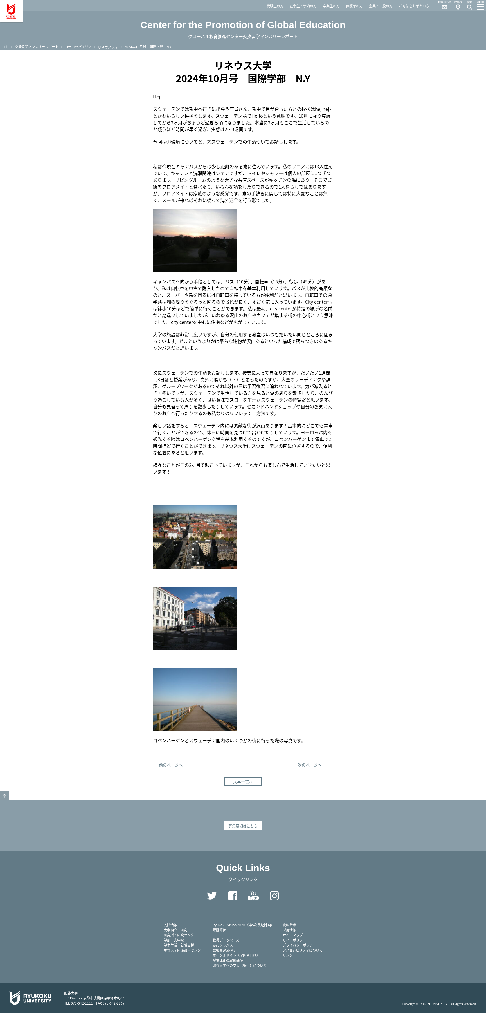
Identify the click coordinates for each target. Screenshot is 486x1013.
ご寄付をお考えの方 (414, 5)
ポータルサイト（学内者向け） (236, 955)
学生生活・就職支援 (179, 945)
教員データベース (226, 940)
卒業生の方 (331, 5)
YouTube (253, 895)
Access (458, 5)
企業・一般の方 (381, 5)
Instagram (274, 895)
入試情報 (170, 924)
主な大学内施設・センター (184, 950)
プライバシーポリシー (299, 945)
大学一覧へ (243, 782)
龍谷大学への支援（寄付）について (240, 965)
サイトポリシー (294, 940)
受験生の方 (275, 5)
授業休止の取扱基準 (228, 960)
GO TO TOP (4, 795)
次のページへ (309, 765)
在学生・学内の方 (303, 5)
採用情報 (289, 929)
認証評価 (219, 929)
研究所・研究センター (180, 935)
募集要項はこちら (243, 825)
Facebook (232, 895)
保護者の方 (354, 5)
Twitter (211, 895)
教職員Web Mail (225, 950)
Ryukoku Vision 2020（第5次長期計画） (243, 924)
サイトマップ (293, 935)
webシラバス (223, 945)
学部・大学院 (174, 940)
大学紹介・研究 (175, 929)
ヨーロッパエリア (78, 46)
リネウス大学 (108, 47)
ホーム (5, 46)
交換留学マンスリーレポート (36, 46)
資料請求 (289, 924)
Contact (442, 5)
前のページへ (171, 765)
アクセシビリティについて (303, 950)
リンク (288, 955)
